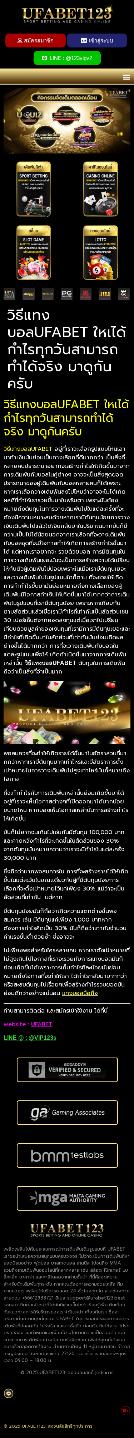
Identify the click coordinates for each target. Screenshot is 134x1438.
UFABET (42, 1024)
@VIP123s (42, 1038)
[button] (126, 76)
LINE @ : (16, 1038)
